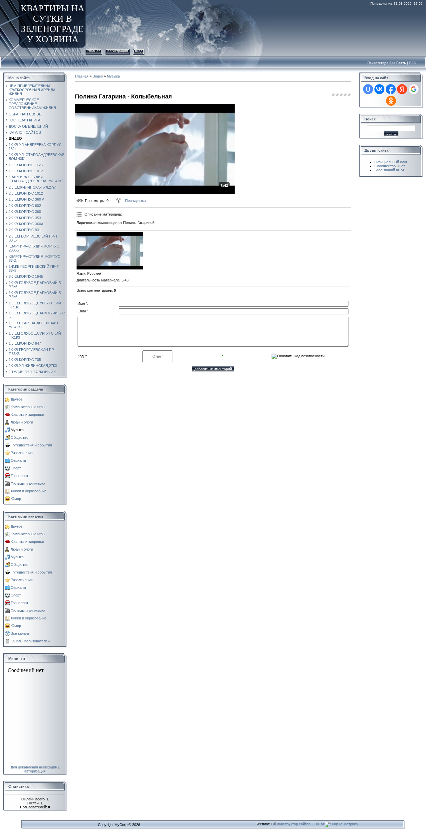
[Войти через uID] (368, 89)
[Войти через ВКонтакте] (379, 89)
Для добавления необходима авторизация (35, 769)
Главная (94, 51)
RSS (412, 63)
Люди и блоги (22, 422)
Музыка (17, 430)
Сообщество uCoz (389, 166)
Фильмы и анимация (28, 483)
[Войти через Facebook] (391, 89)
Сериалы (18, 460)
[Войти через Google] (413, 89)
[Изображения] (110, 250)
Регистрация (117, 51)
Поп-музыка (135, 201)
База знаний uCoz (389, 170)
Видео (98, 76)
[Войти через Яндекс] (402, 89)
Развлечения (22, 453)
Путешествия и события (31, 445)
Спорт (16, 468)
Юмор (16, 499)
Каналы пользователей (30, 641)
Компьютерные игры (28, 407)
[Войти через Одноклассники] (391, 101)
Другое (16, 399)
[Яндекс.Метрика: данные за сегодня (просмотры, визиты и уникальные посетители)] (341, 824)
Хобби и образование (29, 491)
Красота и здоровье (27, 414)
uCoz (320, 824)
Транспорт (19, 476)
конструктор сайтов (294, 824)
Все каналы (20, 633)
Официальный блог (390, 162)
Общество (19, 437)
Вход (138, 51)
